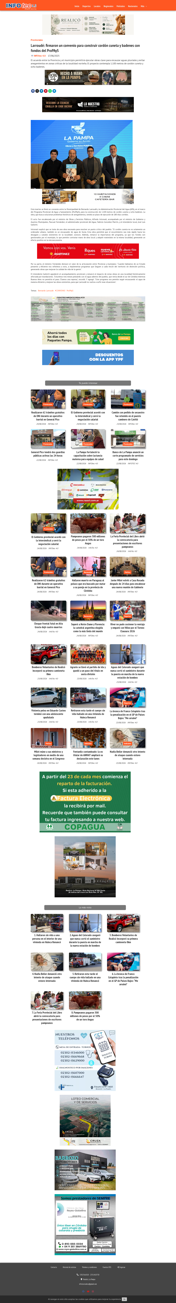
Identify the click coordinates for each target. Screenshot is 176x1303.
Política (127, 572)
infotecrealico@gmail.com (88, 1284)
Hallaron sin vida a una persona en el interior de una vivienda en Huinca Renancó (47, 938)
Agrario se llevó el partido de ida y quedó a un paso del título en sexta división (88, 670)
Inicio (77, 6)
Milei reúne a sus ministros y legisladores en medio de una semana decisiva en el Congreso (48, 755)
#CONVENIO (60, 290)
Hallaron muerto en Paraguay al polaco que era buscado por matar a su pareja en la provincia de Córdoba (88, 585)
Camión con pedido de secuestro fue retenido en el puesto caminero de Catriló (128, 416)
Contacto (54, 1267)
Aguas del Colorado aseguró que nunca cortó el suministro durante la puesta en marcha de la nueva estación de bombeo (127, 672)
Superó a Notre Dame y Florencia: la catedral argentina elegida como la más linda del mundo (88, 627)
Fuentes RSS (107, 1267)
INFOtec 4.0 (40, 55)
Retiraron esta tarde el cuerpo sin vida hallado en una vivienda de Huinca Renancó (88, 714)
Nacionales (133, 6)
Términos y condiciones (89, 1267)
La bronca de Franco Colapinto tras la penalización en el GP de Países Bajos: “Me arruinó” (127, 714)
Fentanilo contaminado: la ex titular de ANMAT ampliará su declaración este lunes (88, 755)
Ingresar (122, 1267)
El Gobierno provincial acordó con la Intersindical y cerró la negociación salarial (88, 416)
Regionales (108, 6)
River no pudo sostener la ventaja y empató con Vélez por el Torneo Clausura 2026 (128, 627)
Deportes (86, 6)
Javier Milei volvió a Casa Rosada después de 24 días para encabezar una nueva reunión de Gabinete (127, 583)
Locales (97, 6)
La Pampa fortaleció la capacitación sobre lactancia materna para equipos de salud (88, 455)
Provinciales (37, 39)
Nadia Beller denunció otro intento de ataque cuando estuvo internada (127, 755)
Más (142, 6)
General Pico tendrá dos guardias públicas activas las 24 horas (48, 453)
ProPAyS (70, 290)
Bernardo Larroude (46, 290)
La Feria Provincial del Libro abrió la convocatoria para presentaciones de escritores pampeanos (128, 541)
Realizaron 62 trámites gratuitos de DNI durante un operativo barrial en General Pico (47, 416)
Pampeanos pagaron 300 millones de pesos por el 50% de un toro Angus (88, 539)
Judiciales (88, 743)
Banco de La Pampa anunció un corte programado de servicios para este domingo (128, 455)
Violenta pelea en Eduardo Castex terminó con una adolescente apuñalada (48, 714)
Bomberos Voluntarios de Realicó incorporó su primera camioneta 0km (48, 670)
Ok (124, 1299)
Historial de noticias (69, 1267)
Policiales (121, 6)
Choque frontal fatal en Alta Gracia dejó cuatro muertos (48, 625)
